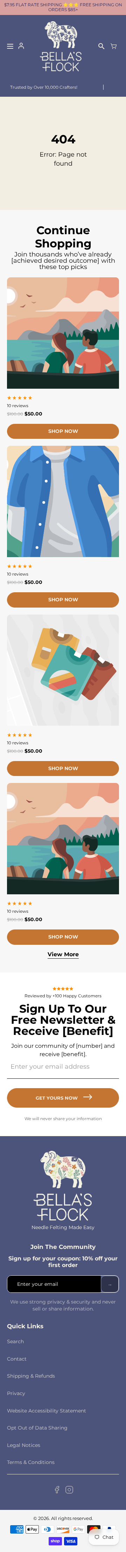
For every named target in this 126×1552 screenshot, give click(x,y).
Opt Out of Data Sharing (37, 1428)
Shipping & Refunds (31, 1376)
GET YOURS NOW (57, 1098)
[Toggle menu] (10, 46)
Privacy (16, 1393)
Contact (17, 1359)
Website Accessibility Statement (46, 1411)
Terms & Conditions (31, 1462)
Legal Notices (23, 1445)
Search (15, 1341)
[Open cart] (113, 46)
